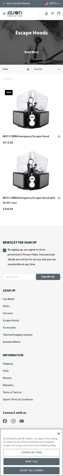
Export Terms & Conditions (18, 399)
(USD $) (53, 3)
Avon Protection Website (18, 3)
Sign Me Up (48, 276)
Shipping (8, 363)
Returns (7, 378)
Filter (5, 69)
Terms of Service (12, 392)
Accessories (9, 327)
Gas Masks (9, 299)
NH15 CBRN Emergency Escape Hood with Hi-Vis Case (29, 200)
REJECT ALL (31, 461)
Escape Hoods (11, 320)
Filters (6, 306)
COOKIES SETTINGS (31, 452)
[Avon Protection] (15, 14)
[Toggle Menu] (4, 14)
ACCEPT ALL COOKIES (31, 470)
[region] (31, 452)
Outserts (8, 313)
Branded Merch (11, 342)
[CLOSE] (59, 433)
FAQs (6, 371)
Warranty (8, 385)
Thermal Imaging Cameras (18, 335)
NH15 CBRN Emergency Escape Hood (26, 136)
